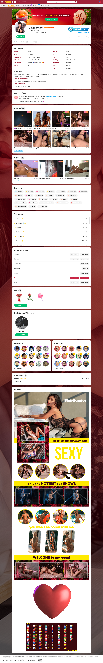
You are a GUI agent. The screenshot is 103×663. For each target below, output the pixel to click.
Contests (35, 5)
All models (4, 5)
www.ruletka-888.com (20, 656)
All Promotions (27, 5)
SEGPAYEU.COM (38, 656)
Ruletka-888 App (45, 5)
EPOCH (32, 656)
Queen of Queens (51, 96)
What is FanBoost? (83, 32)
